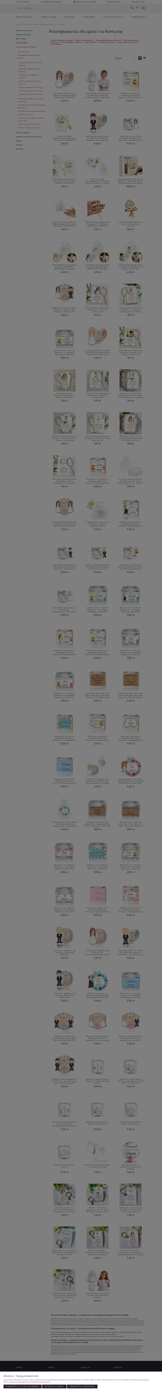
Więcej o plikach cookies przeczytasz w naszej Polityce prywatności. (27, 1382)
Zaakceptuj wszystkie (82, 1386)
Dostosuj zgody (54, 1386)
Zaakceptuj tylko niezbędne (22, 1386)
